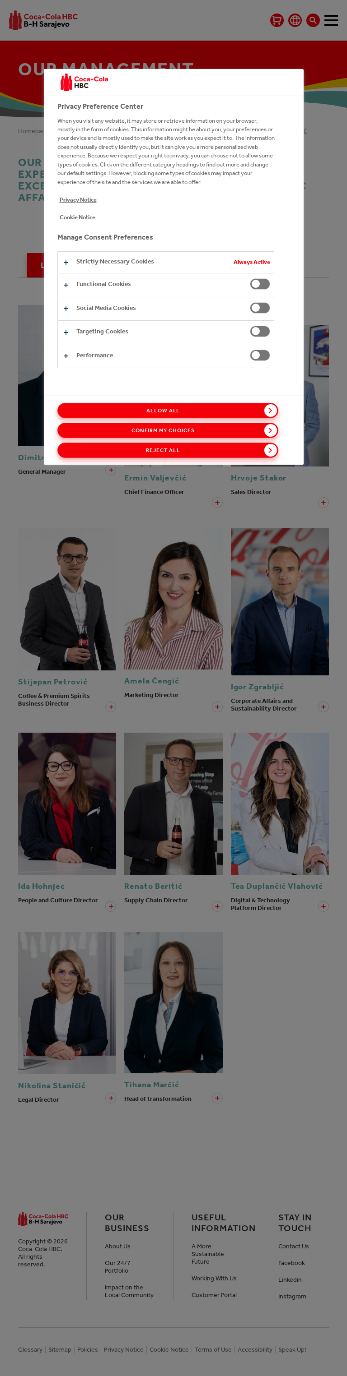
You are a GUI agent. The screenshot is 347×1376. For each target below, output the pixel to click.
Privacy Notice (78, 199)
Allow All (163, 410)
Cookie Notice (77, 217)
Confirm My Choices (162, 430)
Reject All (163, 450)
